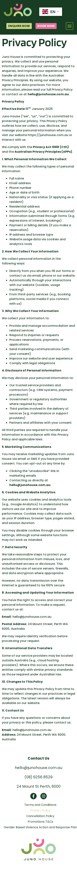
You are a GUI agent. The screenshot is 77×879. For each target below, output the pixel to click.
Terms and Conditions (40, 805)
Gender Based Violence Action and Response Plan (40, 827)
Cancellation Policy (40, 816)
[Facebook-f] (33, 796)
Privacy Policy (40, 810)
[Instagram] (43, 796)
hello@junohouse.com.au (38, 767)
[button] (69, 26)
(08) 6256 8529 (38, 777)
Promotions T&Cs (40, 822)
